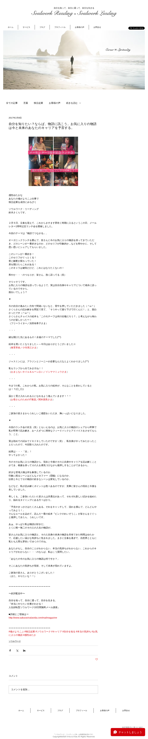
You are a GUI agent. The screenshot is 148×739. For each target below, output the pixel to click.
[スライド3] (77, 84)
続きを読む (72, 103)
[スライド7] (70, 84)
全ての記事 (12, 103)
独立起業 (38, 103)
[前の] (7, 60)
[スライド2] (74, 84)
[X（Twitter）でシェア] (17, 650)
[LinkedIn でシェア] (24, 650)
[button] (26, 27)
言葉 (25, 103)
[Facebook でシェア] (10, 650)
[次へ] (140, 60)
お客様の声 (54, 103)
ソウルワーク (15, 641)
